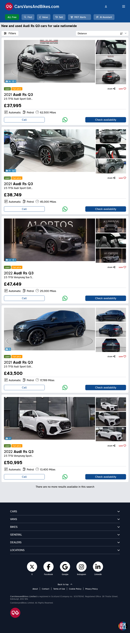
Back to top (63, 584)
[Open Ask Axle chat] (123, 626)
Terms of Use (59, 589)
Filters (12, 33)
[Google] (65, 566)
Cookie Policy (75, 589)
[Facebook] (48, 566)
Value (45, 17)
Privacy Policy (91, 589)
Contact (45, 589)
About (35, 589)
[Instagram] (81, 566)
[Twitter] (32, 566)
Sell (61, 17)
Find (30, 17)
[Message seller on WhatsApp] (65, 120)
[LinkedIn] (98, 566)
